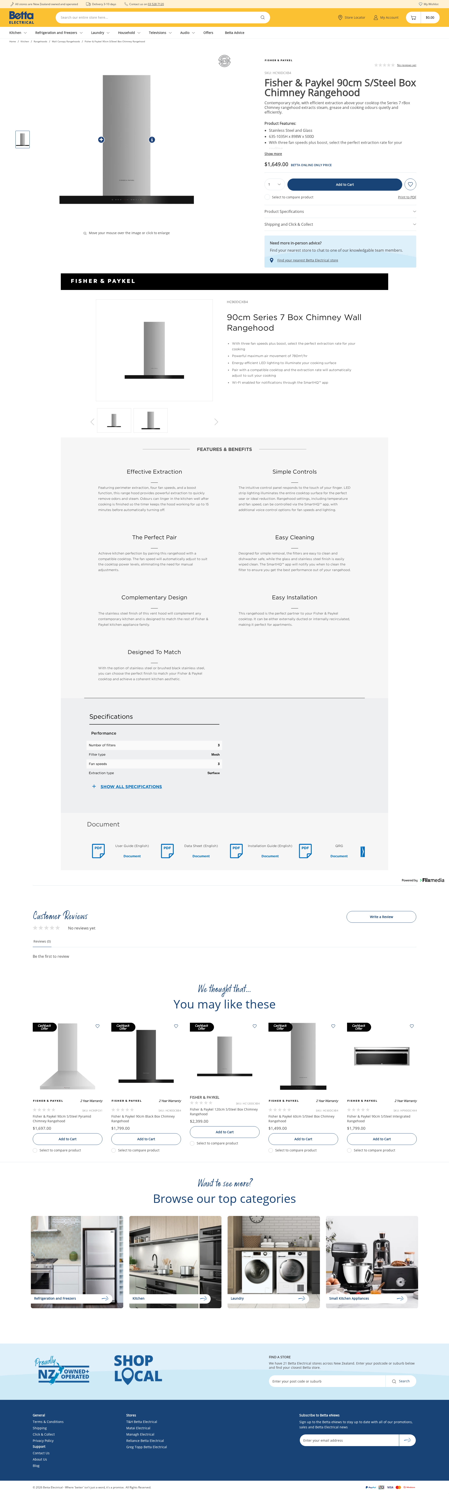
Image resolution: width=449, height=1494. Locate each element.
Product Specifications (284, 211)
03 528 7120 (156, 4)
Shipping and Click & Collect (288, 224)
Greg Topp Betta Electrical (146, 1447)
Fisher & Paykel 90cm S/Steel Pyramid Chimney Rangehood (62, 1118)
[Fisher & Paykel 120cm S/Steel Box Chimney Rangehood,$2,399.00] (225, 1056)
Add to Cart (345, 184)
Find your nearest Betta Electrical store (307, 260)
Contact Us (41, 1453)
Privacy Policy (43, 1440)
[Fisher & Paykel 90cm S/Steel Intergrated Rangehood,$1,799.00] (382, 1056)
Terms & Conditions (48, 1421)
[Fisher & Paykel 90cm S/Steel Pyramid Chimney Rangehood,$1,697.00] (67, 1056)
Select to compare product (292, 197)
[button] (93, 422)
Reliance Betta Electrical (145, 1440)
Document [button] (132, 856)
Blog (36, 1465)
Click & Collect (44, 1434)
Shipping (40, 1428)
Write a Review (381, 917)
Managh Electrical (140, 1434)
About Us (40, 1459)
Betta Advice (234, 32)
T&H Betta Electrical (141, 1421)
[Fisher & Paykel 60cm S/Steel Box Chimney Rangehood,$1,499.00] (303, 1056)
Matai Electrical (138, 1428)
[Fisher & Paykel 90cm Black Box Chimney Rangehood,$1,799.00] (146, 1056)
